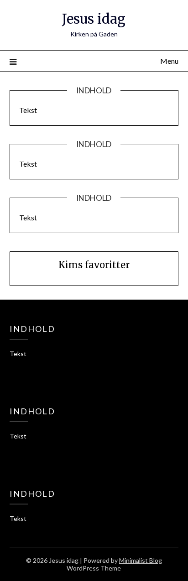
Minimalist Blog (140, 560)
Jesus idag (93, 18)
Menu (169, 60)
